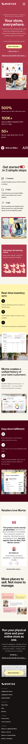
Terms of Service (6, 721)
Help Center (4, 705)
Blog (2, 708)
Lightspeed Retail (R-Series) (10, 14)
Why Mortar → (14, 654)
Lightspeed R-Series (6, 691)
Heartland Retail (19, 16)
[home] (8, 4)
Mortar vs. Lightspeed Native (9, 728)
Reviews (3, 711)
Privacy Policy (5, 718)
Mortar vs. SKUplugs (6, 738)
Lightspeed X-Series (6, 694)
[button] (24, 4)
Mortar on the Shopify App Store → (14, 55)
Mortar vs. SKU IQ (6, 732)
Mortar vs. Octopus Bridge (8, 735)
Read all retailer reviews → (14, 569)
